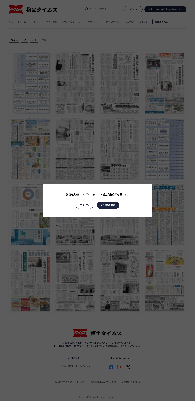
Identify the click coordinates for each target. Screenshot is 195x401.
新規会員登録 (108, 205)
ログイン (84, 205)
